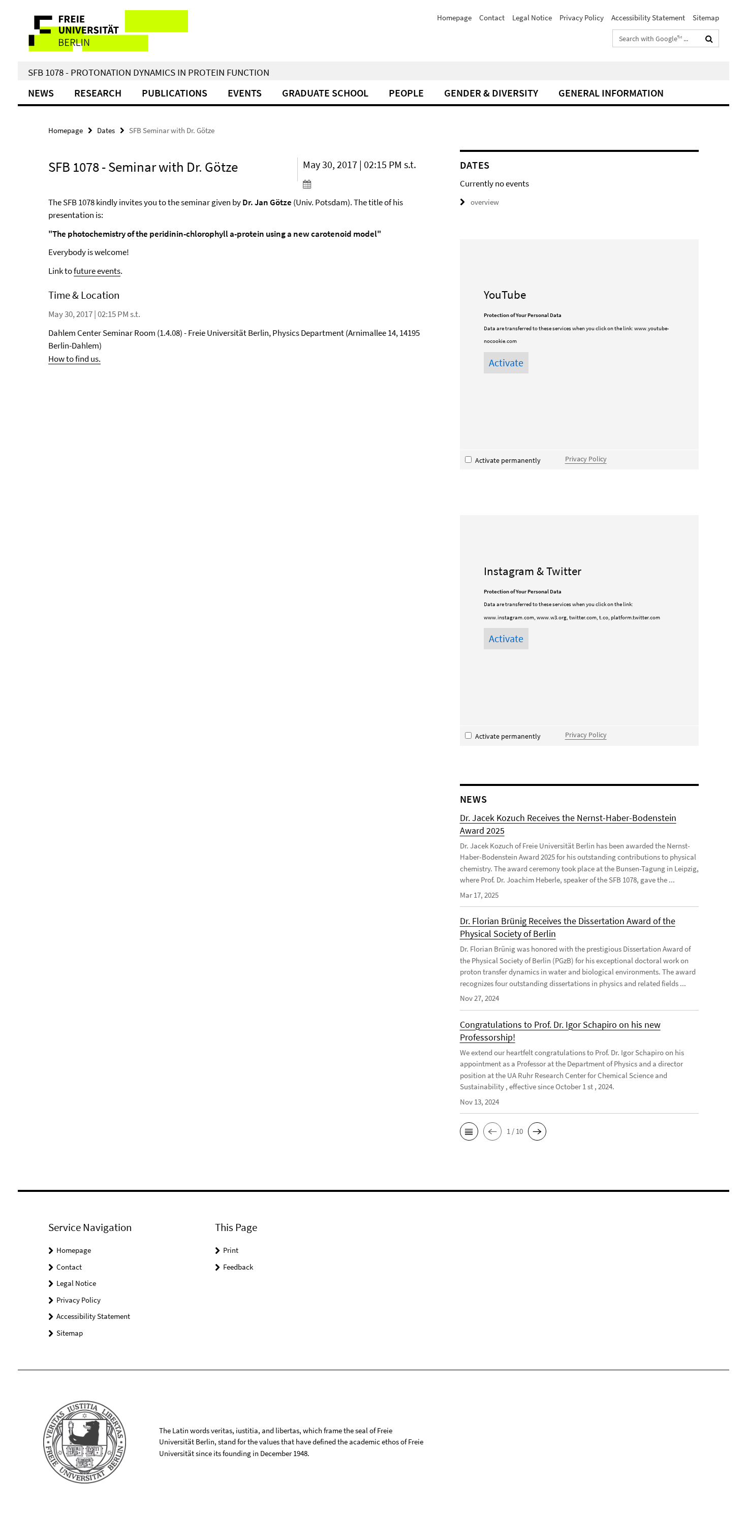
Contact (492, 17)
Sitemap (706, 17)
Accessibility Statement (648, 17)
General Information (611, 92)
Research (97, 92)
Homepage (454, 17)
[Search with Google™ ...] (709, 38)
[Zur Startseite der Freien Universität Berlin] (103, 30)
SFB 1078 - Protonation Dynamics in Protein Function (148, 72)
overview (485, 202)
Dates (106, 130)
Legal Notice (532, 17)
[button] (469, 1131)
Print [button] (230, 1250)
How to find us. (74, 358)
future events (97, 270)
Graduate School (325, 92)
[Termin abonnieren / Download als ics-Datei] (362, 184)
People (406, 92)
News (41, 92)
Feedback (238, 1267)
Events (245, 92)
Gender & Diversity (491, 92)
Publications (174, 92)
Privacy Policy (581, 17)
